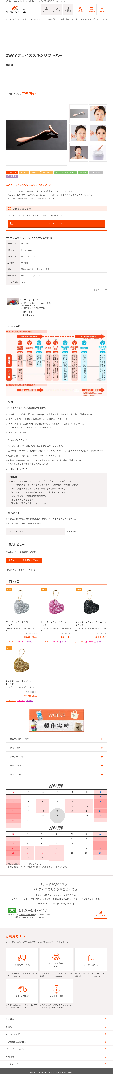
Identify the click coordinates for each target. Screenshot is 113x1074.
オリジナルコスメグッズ (85, 19)
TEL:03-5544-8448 (27, 915)
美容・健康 (65, 19)
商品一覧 (51, 19)
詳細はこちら (28, 315)
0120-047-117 (33, 910)
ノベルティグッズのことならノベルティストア (24, 19)
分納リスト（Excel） (18, 468)
